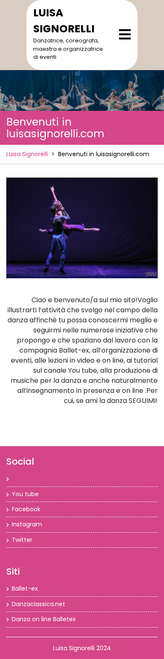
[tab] (125, 34)
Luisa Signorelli (27, 154)
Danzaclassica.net (38, 604)
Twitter (22, 540)
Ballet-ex (25, 588)
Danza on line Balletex (44, 619)
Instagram (27, 524)
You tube (25, 494)
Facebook (26, 509)
